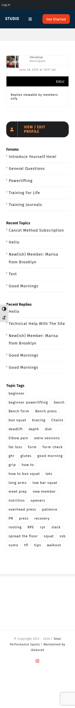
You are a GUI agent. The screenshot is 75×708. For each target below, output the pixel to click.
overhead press (22, 509)
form (32, 447)
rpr (43, 527)
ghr (12, 456)
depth (34, 429)
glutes (25, 456)
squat (49, 536)
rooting (15, 527)
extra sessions (47, 438)
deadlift (16, 429)
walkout (54, 545)
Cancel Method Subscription (36, 230)
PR (11, 518)
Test (13, 273)
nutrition (17, 500)
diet (48, 429)
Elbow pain (18, 438)
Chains (57, 420)
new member (44, 491)
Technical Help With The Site (37, 323)
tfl (26, 545)
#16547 (60, 81)
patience (49, 509)
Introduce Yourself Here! (32, 156)
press (24, 518)
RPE (31, 527)
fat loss (15, 447)
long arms (18, 483)
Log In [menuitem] (6, 4)
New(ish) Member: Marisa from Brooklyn (33, 258)
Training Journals (25, 204)
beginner (17, 393)
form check (52, 447)
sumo (13, 545)
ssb (63, 536)
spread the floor (23, 536)
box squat (17, 420)
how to (28, 465)
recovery (42, 518)
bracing (38, 420)
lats (49, 474)
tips (37, 545)
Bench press (46, 411)
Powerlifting (20, 180)
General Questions (27, 168)
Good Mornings (23, 286)
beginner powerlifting (28, 402)
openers (38, 500)
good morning (50, 456)
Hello (14, 242)
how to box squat (24, 474)
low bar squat (44, 483)
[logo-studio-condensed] (12, 19)
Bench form (19, 411)
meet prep (18, 491)
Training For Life (24, 192)
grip (12, 465)
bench (59, 402)
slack (56, 527)
